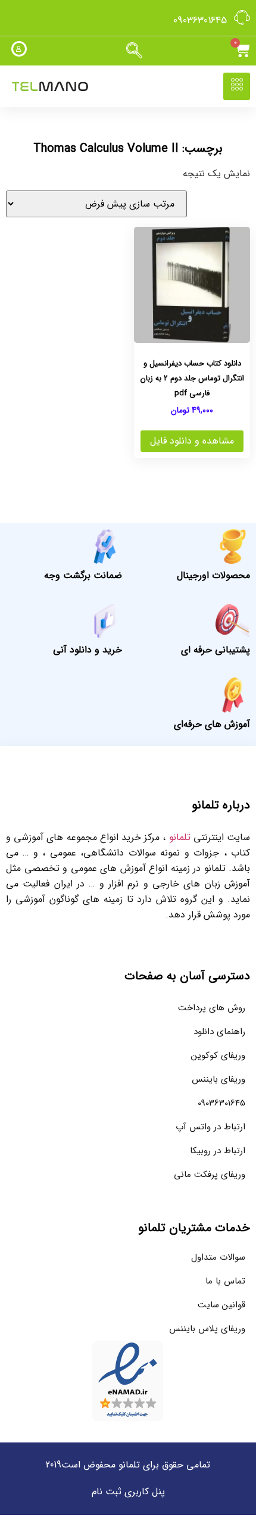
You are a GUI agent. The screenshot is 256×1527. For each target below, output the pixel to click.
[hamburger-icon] (236, 86)
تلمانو (180, 837)
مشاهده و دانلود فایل (192, 440)
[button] (134, 51)
